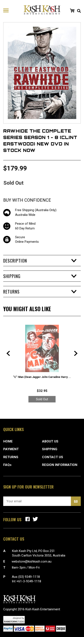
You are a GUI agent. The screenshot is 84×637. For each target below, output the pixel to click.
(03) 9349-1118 (29, 577)
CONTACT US (52, 457)
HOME (8, 441)
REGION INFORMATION (59, 465)
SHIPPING (49, 449)
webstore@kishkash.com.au (31, 561)
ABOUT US (50, 441)
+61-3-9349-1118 (28, 581)
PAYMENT (11, 449)
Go (76, 501)
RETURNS (10, 457)
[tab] (42, 260)
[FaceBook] (27, 519)
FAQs (7, 465)
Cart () (72, 11)
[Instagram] (35, 519)
